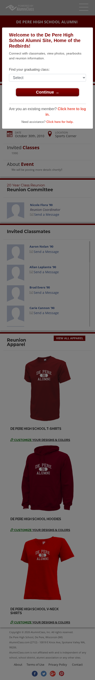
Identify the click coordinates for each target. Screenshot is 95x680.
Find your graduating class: (29, 69)
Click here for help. (60, 122)
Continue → (47, 92)
